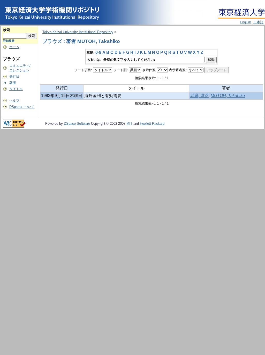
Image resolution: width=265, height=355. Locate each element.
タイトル (16, 89)
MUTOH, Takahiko (228, 95)
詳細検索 (8, 40)
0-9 (98, 52)
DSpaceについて (22, 107)
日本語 (258, 22)
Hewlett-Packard (152, 123)
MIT (129, 123)
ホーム (14, 47)
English (245, 22)
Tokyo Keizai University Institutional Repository (77, 32)
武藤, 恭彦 (199, 95)
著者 (12, 83)
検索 (6, 30)
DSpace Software (77, 123)
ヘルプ (14, 100)
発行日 (14, 76)
